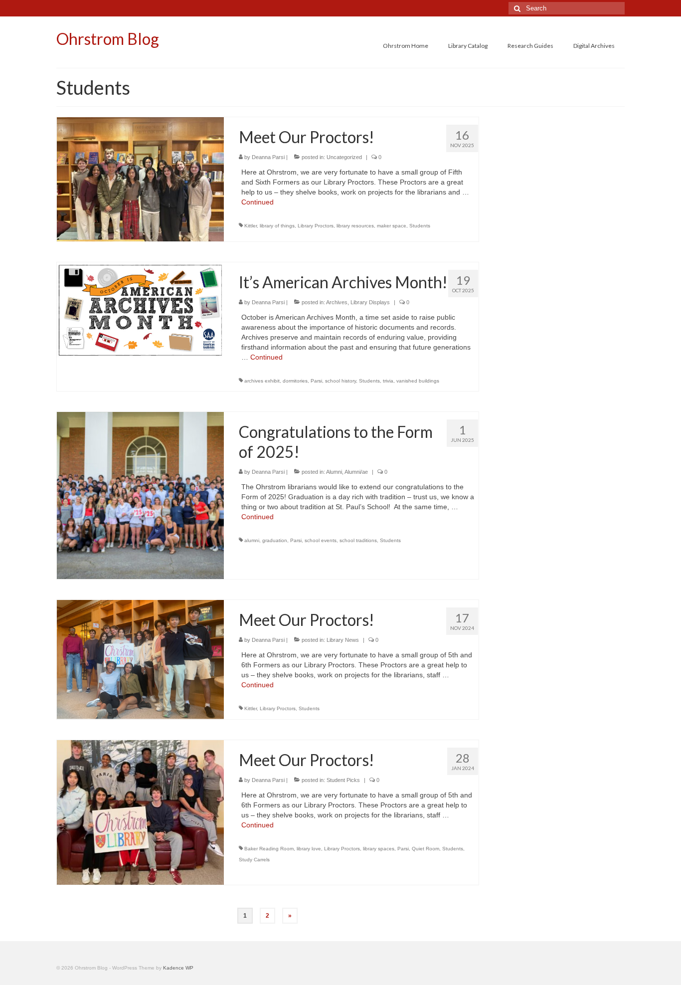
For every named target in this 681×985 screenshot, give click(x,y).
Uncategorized (344, 157)
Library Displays (370, 302)
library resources (355, 225)
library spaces (378, 848)
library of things (277, 225)
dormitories (295, 381)
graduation (274, 540)
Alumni (334, 472)
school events (321, 540)
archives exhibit (262, 381)
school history (340, 381)
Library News (343, 640)
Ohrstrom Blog (107, 38)
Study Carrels (254, 859)
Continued (257, 202)
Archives (336, 302)
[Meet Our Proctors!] (140, 179)
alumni (251, 540)
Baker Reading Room (269, 848)
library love (309, 848)
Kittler (250, 225)
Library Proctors (316, 225)
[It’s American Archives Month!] (140, 310)
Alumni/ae (356, 472)
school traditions (358, 540)
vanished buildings (417, 381)
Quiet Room (425, 848)
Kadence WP (178, 968)
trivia (388, 381)
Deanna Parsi (268, 157)
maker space (391, 225)
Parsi (316, 381)
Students (419, 225)
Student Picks (343, 780)
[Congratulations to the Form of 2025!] (140, 495)
